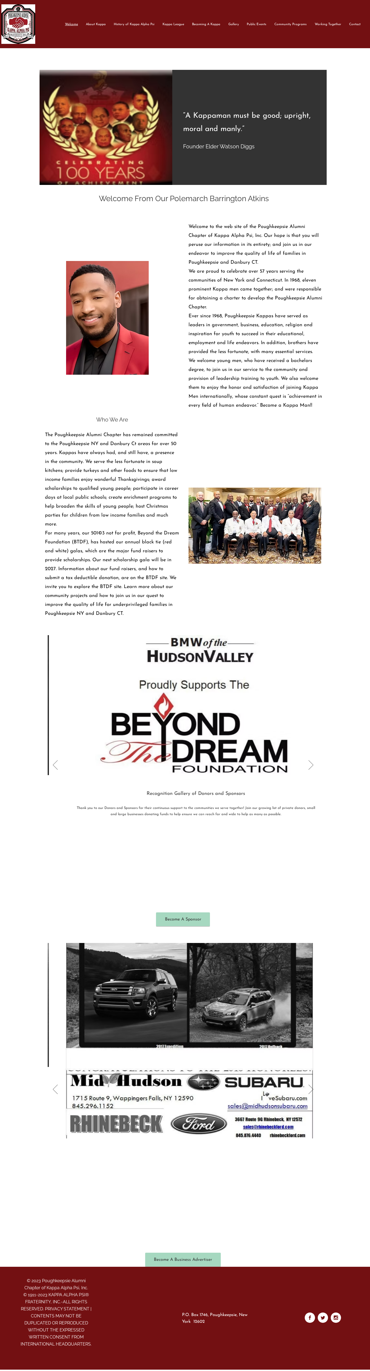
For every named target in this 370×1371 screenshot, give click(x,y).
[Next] (311, 765)
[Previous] (55, 765)
